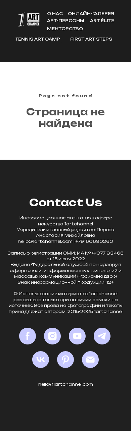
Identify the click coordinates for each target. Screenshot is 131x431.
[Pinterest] (65, 359)
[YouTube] (77, 336)
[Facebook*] (27, 336)
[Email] (90, 359)
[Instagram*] (52, 336)
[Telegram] (102, 336)
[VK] (40, 359)
